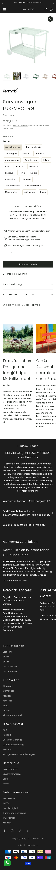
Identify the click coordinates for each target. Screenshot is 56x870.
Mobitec (7, 695)
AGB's (6, 803)
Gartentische (10, 666)
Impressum (9, 798)
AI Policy (7, 822)
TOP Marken (9, 817)
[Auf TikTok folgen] (27, 830)
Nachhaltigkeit (10, 808)
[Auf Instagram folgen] (12, 830)
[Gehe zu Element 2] (17, 76)
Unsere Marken (10, 769)
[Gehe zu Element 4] (36, 76)
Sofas (6, 661)
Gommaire (8, 690)
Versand (7, 749)
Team (6, 783)
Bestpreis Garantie (12, 739)
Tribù (5, 705)
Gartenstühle (10, 671)
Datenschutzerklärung (14, 813)
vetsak (6, 710)
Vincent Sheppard (12, 715)
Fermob (8, 115)
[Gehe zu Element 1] (7, 76)
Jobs (5, 778)
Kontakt (7, 734)
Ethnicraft (8, 686)
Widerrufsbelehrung (13, 744)
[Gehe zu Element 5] (45, 76)
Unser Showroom (12, 773)
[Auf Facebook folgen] (4, 830)
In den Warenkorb (28, 264)
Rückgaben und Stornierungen (19, 754)
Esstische (8, 651)
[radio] (12, 147)
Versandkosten (20, 125)
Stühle (6, 656)
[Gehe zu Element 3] (26, 76)
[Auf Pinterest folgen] (20, 830)
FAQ (5, 730)
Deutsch (37, 838)
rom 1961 (7, 700)
